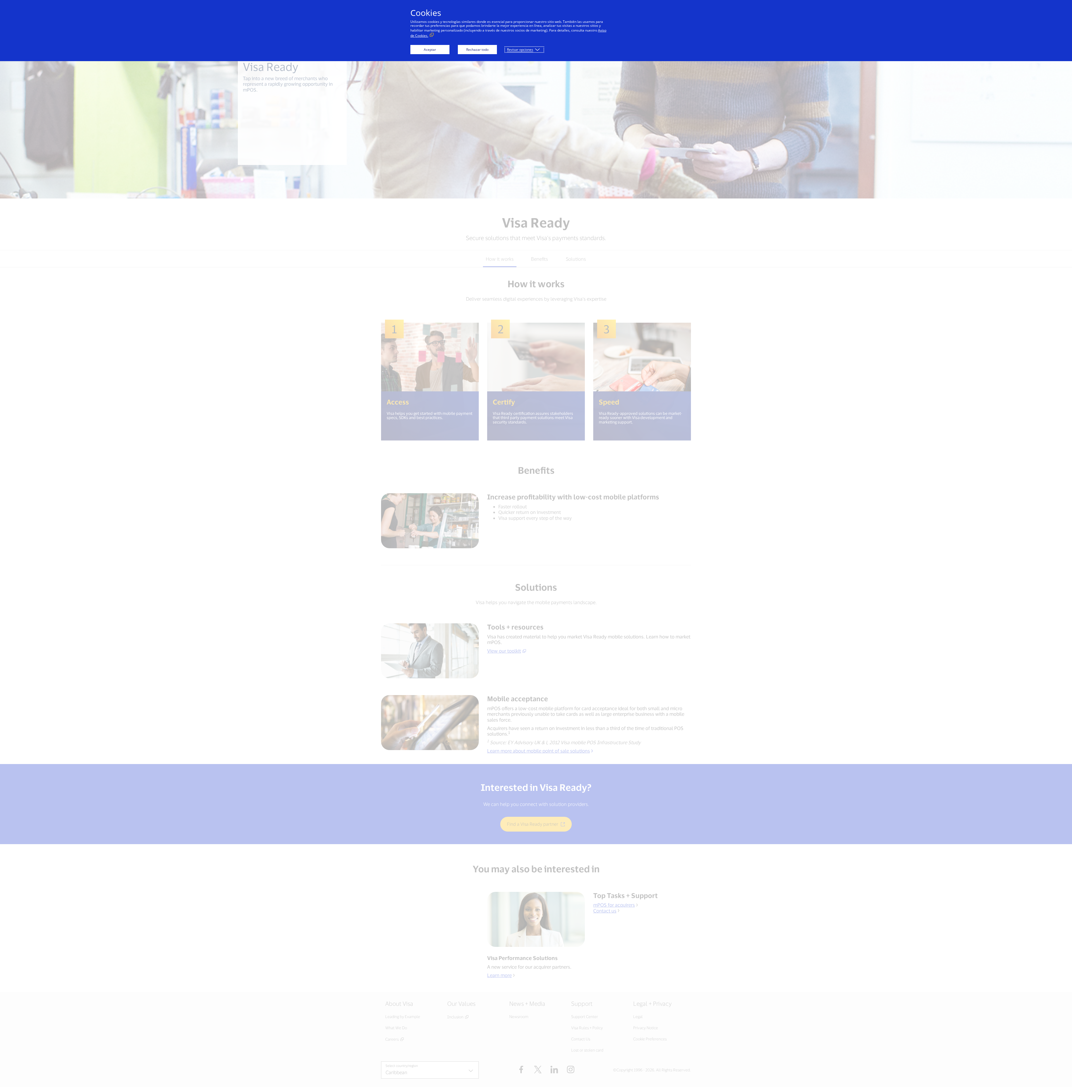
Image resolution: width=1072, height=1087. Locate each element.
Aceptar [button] (430, 49)
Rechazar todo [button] (477, 49)
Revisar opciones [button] (520, 49)
